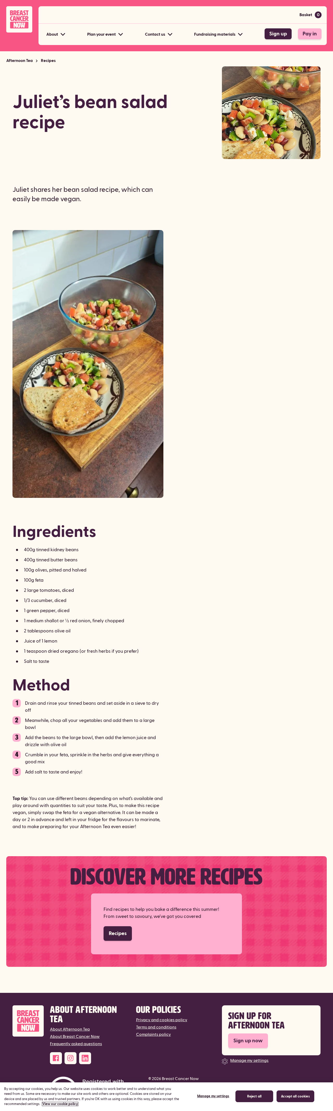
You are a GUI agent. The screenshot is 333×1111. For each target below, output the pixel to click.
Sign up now (248, 1040)
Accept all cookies (295, 1096)
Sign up (278, 33)
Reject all (254, 1096)
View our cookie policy (60, 1104)
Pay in (310, 33)
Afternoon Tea (19, 61)
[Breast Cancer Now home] (19, 19)
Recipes (48, 61)
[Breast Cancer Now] (28, 1021)
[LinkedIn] (85, 1058)
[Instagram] (70, 1058)
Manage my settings (249, 1060)
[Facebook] (56, 1058)
